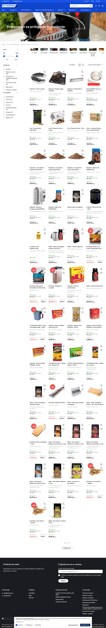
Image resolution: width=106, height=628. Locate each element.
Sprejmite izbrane (73, 625)
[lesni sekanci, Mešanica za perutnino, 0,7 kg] (57, 431)
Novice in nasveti (87, 595)
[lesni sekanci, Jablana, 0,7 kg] (57, 510)
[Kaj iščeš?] (91, 5)
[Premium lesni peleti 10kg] (38, 117)
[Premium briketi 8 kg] (95, 275)
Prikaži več (67, 548)
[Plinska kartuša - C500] (95, 196)
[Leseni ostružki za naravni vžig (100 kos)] (95, 117)
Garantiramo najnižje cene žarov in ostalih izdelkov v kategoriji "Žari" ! (92, 608)
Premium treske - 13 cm (75, 128)
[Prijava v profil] (96, 5)
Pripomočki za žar (15, 44)
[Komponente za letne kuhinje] (93, 50)
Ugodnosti (85, 605)
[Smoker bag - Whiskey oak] (57, 352)
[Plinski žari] (34, 50)
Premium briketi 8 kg (94, 286)
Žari (8, 44)
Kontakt (98, 1)
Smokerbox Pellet (57, 402)
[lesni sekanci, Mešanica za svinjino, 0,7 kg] (76, 431)
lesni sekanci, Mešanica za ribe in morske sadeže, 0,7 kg (37, 483)
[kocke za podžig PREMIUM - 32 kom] (38, 352)
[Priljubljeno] (44, 75)
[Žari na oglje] (44, 50)
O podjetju (86, 1)
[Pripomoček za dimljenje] (76, 78)
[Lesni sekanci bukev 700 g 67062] (76, 157)
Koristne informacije (88, 611)
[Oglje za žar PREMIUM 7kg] (95, 157)
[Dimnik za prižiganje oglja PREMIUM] (38, 196)
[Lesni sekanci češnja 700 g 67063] (57, 157)
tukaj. (62, 577)
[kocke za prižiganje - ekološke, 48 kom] (38, 391)
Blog (92, 1)
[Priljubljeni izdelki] (99, 5)
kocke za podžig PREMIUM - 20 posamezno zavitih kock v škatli (93, 327)
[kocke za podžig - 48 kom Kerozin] (57, 314)
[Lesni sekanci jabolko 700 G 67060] (38, 157)
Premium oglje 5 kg (74, 246)
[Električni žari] (63, 50)
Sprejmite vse (85, 625)
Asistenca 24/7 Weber (88, 602)
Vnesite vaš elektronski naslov (66, 568)
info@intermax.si (18, 1)
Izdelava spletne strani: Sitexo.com (95, 626)
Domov (3, 44)
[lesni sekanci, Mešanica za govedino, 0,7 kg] (95, 431)
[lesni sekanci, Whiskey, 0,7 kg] (57, 470)
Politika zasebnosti (61, 602)
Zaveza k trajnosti (87, 593)
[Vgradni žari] (73, 50)
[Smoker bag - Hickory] (95, 352)
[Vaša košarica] (102, 5)
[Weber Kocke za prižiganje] (76, 196)
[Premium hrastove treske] (57, 117)
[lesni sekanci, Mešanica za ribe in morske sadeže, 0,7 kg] (38, 470)
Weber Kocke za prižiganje (74, 207)
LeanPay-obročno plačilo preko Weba (65, 593)
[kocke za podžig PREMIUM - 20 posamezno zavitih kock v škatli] (95, 314)
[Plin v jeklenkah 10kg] (38, 235)
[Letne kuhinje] (83, 50)
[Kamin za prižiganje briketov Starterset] (57, 235)
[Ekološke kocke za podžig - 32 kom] (76, 352)
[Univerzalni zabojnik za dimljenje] (76, 391)
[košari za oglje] (38, 78)
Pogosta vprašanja (88, 598)
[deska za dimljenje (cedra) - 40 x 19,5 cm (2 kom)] (95, 391)
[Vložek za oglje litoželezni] (57, 78)
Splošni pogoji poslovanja (63, 597)
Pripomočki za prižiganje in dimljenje (29, 44)
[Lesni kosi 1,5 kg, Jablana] (76, 470)
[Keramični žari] (54, 50)
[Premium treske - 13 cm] (76, 117)
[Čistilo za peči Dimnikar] (76, 275)
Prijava (63, 581)
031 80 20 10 (6, 1)
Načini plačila (59, 599)
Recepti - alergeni (87, 613)
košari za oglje (37, 89)
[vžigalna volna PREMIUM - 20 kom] (76, 314)
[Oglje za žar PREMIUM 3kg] (57, 196)
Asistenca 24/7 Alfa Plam (89, 600)
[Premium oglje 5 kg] (76, 235)
